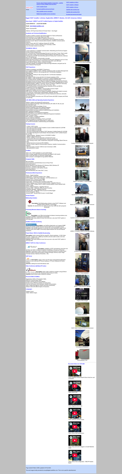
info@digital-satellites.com (37, 26)
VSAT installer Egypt (42, 6)
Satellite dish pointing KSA (73, 12)
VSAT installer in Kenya (72, 7)
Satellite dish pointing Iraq (72, 9)
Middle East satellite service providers (46, 13)
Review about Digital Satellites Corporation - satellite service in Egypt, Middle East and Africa (50, 3)
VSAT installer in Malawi (72, 4)
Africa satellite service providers (44, 11)
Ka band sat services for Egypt (73, 14)
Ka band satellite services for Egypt (45, 9)
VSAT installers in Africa (72, 2)
